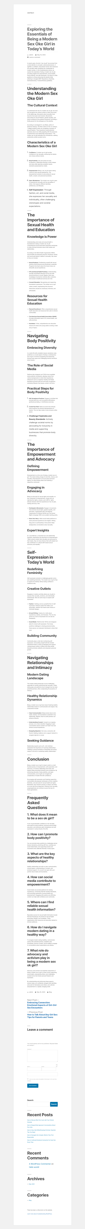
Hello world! (34, 1167)
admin (31, 55)
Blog (50, 992)
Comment (29, 1049)
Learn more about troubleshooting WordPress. (39, 1214)
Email (43, 1066)
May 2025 (32, 1184)
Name (28, 1066)
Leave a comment (34, 57)
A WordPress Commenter (40, 1164)
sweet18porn (30, 12)
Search (30, 1100)
